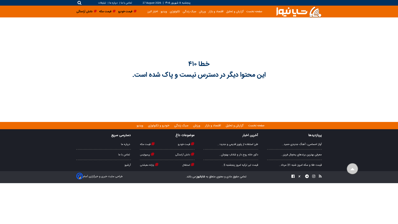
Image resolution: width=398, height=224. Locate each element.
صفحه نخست (254, 11)
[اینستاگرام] (312, 177)
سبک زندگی (189, 11)
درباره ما (113, 3)
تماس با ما (126, 3)
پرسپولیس (145, 155)
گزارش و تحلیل (235, 11)
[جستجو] (79, 2)
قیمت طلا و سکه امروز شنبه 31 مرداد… (300, 165)
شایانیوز (200, 176)
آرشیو (128, 165)
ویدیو (164, 11)
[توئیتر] (298, 177)
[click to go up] (352, 169)
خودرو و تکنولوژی (159, 125)
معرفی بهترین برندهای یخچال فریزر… (301, 154)
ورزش (202, 11)
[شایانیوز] (299, 11)
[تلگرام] (306, 177)
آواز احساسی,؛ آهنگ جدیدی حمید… (302, 144)
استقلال (186, 165)
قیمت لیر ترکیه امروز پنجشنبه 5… (240, 165)
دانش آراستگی (183, 155)
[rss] (319, 177)
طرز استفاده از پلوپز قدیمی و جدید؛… (237, 144)
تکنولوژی (175, 11)
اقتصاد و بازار (216, 11)
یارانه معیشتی (147, 165)
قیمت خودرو (184, 144)
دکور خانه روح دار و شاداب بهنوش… (238, 154)
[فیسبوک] (293, 177)
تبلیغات (102, 3)
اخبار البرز (152, 11)
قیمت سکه (145, 144)
